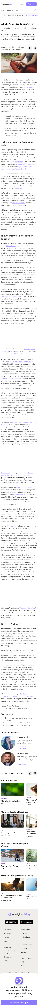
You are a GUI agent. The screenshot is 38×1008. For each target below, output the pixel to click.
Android (24, 966)
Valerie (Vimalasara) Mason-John (19, 361)
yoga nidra (19, 188)
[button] (34, 10)
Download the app (19, 1002)
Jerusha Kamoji (22, 737)
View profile (22, 748)
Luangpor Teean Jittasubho (11, 296)
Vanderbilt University (25, 164)
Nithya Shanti (11, 246)
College (6, 937)
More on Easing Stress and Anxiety (17, 875)
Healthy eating (28, 945)
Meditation (27, 941)
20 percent (10, 526)
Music (25, 948)
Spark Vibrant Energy (27, 696)
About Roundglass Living (10, 952)
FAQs (5, 961)
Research (24, 952)
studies (18, 633)
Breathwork (27, 937)
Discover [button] (10, 11)
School (6, 941)
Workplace (7, 933)
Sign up (31, 4)
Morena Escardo (18, 202)
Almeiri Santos (28, 87)
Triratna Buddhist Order (21, 494)
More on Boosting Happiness (14, 811)
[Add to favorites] (30, 48)
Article (21, 15)
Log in (22, 4)
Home (3, 11)
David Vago (18, 161)
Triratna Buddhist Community (11, 378)
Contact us (7, 957)
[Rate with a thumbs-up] (30, 773)
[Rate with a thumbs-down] (35, 773)
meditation (12, 15)
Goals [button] (17, 11)
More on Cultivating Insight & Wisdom (14, 844)
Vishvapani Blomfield (24, 487)
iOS (22, 962)
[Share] (35, 48)
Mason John (5, 473)
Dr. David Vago (22, 753)
